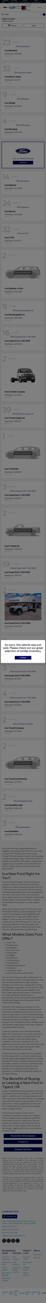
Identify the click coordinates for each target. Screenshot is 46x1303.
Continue (23, 657)
